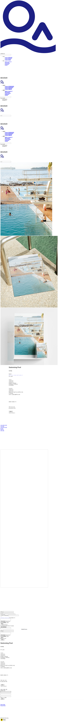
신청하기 (2, 698)
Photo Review (5, 624)
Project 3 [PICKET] (8, 59)
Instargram (7, 64)
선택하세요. (11, 380)
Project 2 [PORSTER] (8, 58)
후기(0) (1, 428)
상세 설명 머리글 (3, 425)
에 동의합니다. (7, 617)
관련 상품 (2, 430)
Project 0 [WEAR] (8, 89)
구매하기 (2, 639)
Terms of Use (2, 704)
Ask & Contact (7, 63)
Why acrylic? (7, 62)
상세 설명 (2, 426)
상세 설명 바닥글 (3, 427)
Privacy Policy (3, 705)
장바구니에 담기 (3, 686)
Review (6, 65)
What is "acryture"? (8, 61)
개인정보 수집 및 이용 (4, 617)
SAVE (2, 623)
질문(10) (2, 429)
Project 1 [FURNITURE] (8, 57)
